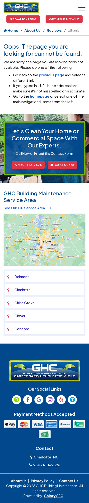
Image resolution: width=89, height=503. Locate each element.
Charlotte (22, 289)
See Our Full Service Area (25, 208)
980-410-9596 (23, 19)
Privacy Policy (43, 481)
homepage (39, 96)
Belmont (21, 276)
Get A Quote (64, 165)
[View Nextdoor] (16, 399)
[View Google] (38, 399)
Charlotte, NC (46, 457)
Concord (21, 328)
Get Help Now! (62, 19)
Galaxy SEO (53, 496)
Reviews (54, 30)
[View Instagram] (50, 399)
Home (12, 30)
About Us (32, 30)
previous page (51, 75)
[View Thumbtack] (72, 399)
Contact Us (68, 481)
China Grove (24, 302)
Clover (19, 315)
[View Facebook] (27, 399)
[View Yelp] (61, 399)
